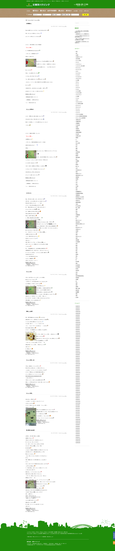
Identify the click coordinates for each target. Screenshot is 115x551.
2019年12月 (78, 383)
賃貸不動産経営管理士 (80, 275)
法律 (76, 232)
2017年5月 (78, 412)
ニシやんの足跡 (78, 92)
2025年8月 (78, 316)
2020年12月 (78, 372)
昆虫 (76, 211)
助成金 (77, 153)
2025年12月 (78, 311)
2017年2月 (78, 417)
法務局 (77, 230)
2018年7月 (78, 397)
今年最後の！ (29, 23)
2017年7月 (78, 408)
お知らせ (34, 533)
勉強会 (77, 155)
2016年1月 (78, 437)
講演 (76, 274)
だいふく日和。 (37, 20)
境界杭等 (77, 177)
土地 (76, 168)
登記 (76, 250)
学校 (76, 189)
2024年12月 (78, 322)
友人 (76, 159)
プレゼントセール (79, 101)
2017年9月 (78, 404)
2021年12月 (78, 363)
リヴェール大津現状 (79, 114)
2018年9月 (78, 395)
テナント (77, 85)
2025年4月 (78, 318)
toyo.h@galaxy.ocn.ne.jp (51, 544)
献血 (76, 245)
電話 (76, 295)
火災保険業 (78, 241)
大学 (76, 182)
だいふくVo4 (29, 271)
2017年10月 (78, 403)
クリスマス (78, 74)
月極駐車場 (78, 214)
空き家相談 (78, 266)
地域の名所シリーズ (79, 175)
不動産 (77, 126)
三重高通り (78, 123)
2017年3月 (78, 415)
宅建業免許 (78, 195)
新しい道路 (78, 207)
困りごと (77, 166)
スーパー (77, 83)
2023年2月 (78, 349)
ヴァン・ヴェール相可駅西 (80, 117)
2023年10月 (78, 336)
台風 (76, 162)
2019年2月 (78, 390)
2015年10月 (78, 442)
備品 (76, 150)
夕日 (76, 180)
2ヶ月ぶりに (28, 193)
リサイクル (78, 110)
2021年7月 (78, 365)
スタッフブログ (31, 20)
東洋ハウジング (78, 220)
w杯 (76, 53)
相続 (76, 252)
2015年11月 (78, 440)
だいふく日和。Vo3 (30, 360)
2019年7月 (78, 386)
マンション (78, 108)
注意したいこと (78, 236)
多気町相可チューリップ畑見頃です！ (82, 33)
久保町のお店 (78, 135)
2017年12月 (78, 401)
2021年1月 (78, 370)
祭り (76, 257)
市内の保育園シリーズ (80, 198)
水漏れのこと (78, 229)
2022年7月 (78, 356)
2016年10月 (78, 422)
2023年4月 (78, 345)
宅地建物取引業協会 (79, 193)
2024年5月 (78, 327)
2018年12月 (78, 392)
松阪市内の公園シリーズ (80, 223)
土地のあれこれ (78, 169)
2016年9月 (78, 424)
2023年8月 (78, 340)
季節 (76, 187)
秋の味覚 (77, 261)
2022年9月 (78, 354)
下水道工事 (78, 125)
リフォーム (78, 112)
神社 (76, 256)
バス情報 (77, 96)
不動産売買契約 (78, 132)
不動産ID (77, 128)
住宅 (76, 144)
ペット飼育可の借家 (79, 103)
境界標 (77, 178)
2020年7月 (78, 374)
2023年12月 (78, 333)
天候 (76, 184)
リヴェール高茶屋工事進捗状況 (81, 116)
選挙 (76, 284)
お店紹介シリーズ (79, 56)
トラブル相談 (78, 90)
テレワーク (78, 87)
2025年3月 (78, 320)
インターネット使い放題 (80, 65)
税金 (76, 263)
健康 (76, 148)
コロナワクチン (78, 78)
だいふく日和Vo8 (29, 109)
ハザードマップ (78, 94)
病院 (76, 247)
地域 (76, 171)
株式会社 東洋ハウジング (30, 94)
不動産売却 (78, 130)
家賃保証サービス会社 (80, 196)
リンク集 (80, 533)
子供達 (77, 186)
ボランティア (78, 107)
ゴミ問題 (77, 80)
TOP (26, 20)
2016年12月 (78, 419)
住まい (77, 141)
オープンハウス (78, 69)
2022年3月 (78, 361)
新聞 (76, 209)
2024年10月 (78, 324)
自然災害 (77, 270)
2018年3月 (78, 399)
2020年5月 (78, 376)
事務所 (77, 137)
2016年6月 (78, 428)
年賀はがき (78, 200)
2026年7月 (78, 306)
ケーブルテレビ (78, 76)
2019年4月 (78, 388)
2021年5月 (78, 367)
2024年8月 (78, 325)
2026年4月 (78, 307)
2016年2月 (78, 435)
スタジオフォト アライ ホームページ (33, 171)
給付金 (77, 268)
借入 (76, 146)
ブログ (77, 99)
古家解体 (77, 160)
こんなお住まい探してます (55, 533)
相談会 (77, 254)
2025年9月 (78, 315)
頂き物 (77, 297)
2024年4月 (78, 329)
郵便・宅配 (78, 288)
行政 (76, 272)
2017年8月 (78, 406)
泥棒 (76, 234)
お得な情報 (78, 58)
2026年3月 (78, 309)
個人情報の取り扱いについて (73, 533)
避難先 (77, 286)
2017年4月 (78, 413)
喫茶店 (77, 164)
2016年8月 (78, 426)
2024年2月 (78, 331)
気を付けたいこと (79, 227)
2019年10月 (78, 385)
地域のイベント (78, 173)
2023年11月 (78, 334)
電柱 (76, 293)
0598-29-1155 (30, 544)
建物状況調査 (78, 202)
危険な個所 (78, 157)
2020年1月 (78, 381)
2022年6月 (78, 358)
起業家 (77, 279)
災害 (76, 243)
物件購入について (46, 533)
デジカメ (77, 89)
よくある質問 (39, 533)
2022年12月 (78, 352)
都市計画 (77, 290)
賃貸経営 (77, 277)
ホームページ (78, 105)
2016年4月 (78, 431)
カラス (77, 71)
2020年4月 (78, 377)
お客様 (77, 55)
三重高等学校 (78, 121)
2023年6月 (78, 343)
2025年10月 (78, 313)
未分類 (77, 216)
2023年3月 (78, 347)
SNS (76, 51)
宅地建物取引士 (78, 191)
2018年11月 (78, 394)
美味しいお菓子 (29, 311)
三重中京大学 (78, 119)
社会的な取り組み (63, 533)
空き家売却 (78, 265)
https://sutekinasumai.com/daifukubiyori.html (33, 376)
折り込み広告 (78, 205)
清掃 (76, 238)
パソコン (77, 98)
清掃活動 (77, 239)
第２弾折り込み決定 (30, 430)
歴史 (76, 225)
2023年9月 (78, 338)
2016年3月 (78, 433)
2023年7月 (78, 342)
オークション (78, 67)
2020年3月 (78, 379)
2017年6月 (78, 410)
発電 (76, 248)
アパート (77, 62)
